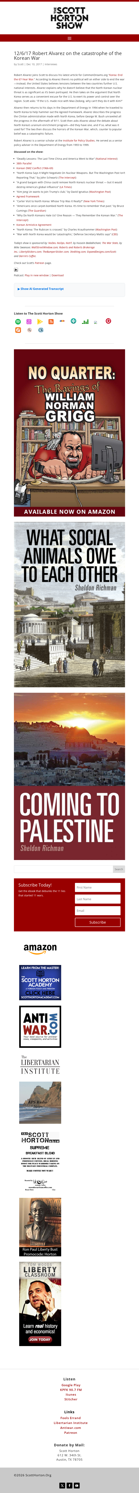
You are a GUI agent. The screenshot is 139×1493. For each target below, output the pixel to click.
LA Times (65, 187)
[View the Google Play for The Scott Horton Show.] (40, 321)
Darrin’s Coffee (27, 256)
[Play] (16, 271)
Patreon (39, 263)
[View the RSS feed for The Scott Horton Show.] (51, 321)
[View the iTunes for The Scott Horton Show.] (29, 321)
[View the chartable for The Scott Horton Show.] (41, 330)
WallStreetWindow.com (44, 247)
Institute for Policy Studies (79, 140)
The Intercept (67, 177)
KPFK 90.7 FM (71, 1390)
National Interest (106, 158)
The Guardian (37, 210)
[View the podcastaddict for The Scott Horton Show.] (18, 330)
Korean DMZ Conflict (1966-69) (34, 168)
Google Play (71, 1385)
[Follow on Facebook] (69, 1485)
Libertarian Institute (71, 1423)
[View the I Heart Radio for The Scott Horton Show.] (97, 322)
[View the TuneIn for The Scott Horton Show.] (73, 321)
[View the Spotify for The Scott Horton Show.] (18, 321)
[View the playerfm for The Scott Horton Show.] (108, 321)
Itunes (71, 1394)
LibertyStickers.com (30, 251)
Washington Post (100, 191)
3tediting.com (78, 251)
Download (58, 275)
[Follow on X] (62, 1485)
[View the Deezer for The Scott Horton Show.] (85, 321)
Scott (21, 64)
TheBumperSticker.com (56, 251)
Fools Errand (70, 1418)
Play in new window (37, 275)
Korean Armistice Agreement (33, 224)
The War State (110, 243)
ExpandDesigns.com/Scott (101, 251)
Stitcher (70, 1399)
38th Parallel (24, 163)
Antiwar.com (70, 1428)
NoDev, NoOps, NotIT (60, 243)
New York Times (94, 201)
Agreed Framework (27, 196)
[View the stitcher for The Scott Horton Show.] (62, 321)
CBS (114, 234)
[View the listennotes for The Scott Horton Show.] (29, 330)
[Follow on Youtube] (77, 1485)
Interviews (51, 64)
